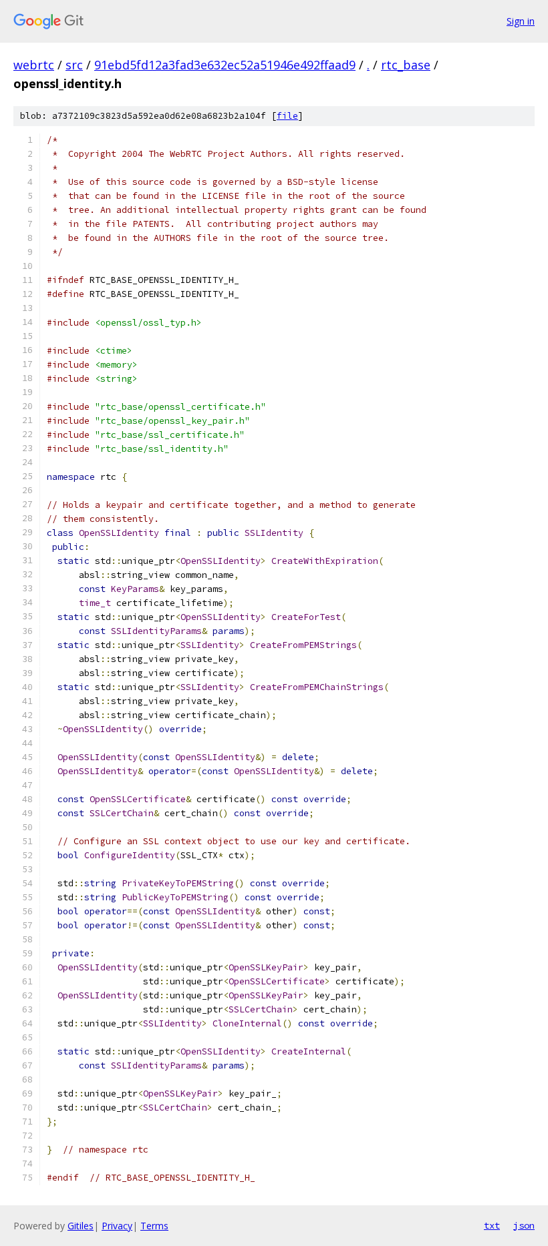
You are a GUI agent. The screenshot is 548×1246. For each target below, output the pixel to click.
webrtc (33, 65)
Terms (154, 1225)
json (524, 1225)
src (74, 65)
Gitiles (80, 1225)
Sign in (521, 21)
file (287, 115)
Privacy (117, 1225)
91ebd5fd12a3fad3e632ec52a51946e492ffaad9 (225, 65)
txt (492, 1225)
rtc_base (405, 65)
